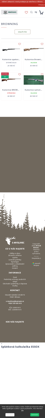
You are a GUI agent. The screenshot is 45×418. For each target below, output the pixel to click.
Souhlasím (34, 415)
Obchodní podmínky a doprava (15, 284)
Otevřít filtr (22, 32)
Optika (14, 257)
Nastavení (10, 415)
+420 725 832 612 (15, 303)
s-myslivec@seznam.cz (15, 301)
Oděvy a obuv (15, 253)
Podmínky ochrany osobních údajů (15, 280)
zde (22, 410)
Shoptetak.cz (36, 258)
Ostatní (15, 268)
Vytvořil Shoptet (37, 264)
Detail (11, 65)
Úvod (15, 277)
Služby (14, 286)
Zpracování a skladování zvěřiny (14, 265)
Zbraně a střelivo (15, 255)
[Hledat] (31, 12)
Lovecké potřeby (15, 260)
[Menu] (36, 12)
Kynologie (15, 262)
